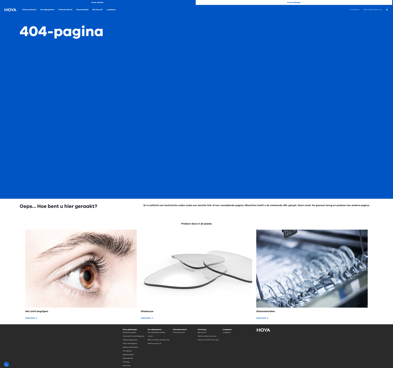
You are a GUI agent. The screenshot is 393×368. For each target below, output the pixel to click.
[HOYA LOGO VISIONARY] (10, 9)
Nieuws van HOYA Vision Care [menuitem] (208, 340)
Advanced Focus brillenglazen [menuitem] (133, 336)
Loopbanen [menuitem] (111, 9)
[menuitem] (388, 10)
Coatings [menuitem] (126, 362)
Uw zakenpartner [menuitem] (47, 9)
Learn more (30, 318)
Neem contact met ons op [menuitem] (372, 10)
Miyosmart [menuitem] (126, 366)
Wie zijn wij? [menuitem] (97, 9)
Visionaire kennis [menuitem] (65, 9)
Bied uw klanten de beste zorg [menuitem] (158, 340)
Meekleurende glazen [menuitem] (130, 347)
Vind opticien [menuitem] (354, 10)
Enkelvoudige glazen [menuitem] (130, 340)
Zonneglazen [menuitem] (127, 351)
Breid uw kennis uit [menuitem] (154, 343)
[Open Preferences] (6, 364)
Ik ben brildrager (294, 2)
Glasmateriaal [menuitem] (128, 358)
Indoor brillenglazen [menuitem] (130, 343)
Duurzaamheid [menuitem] (82, 9)
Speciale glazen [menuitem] (128, 355)
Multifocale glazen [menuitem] (129, 332)
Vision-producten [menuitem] (29, 9)
